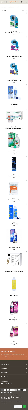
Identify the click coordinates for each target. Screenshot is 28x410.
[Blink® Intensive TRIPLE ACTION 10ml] (14, 68)
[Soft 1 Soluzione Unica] (14, 212)
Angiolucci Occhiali (5, 394)
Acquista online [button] (4, 372)
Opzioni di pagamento (5, 396)
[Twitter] (4, 376)
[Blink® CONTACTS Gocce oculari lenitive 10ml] (14, 21)
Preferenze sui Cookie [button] (5, 398)
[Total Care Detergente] (14, 331)
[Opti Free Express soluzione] (14, 140)
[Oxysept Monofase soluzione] (14, 164)
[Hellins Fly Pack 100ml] (14, 92)
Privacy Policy (18, 397)
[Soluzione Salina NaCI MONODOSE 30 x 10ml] (14, 259)
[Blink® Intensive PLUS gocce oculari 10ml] (14, 45)
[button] (26, 13)
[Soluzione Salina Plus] (14, 283)
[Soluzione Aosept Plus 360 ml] (14, 235)
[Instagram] (6, 376)
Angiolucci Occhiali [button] (5, 364)
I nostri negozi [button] (4, 368)
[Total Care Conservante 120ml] (14, 307)
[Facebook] (1, 376)
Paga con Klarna (13, 396)
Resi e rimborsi (12, 397)
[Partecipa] (25, 357)
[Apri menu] (3, 2)
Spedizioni (19, 396)
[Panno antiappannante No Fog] (14, 188)
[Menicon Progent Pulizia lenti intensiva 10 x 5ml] (14, 116)
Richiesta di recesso (5, 397)
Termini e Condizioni (16, 394)
